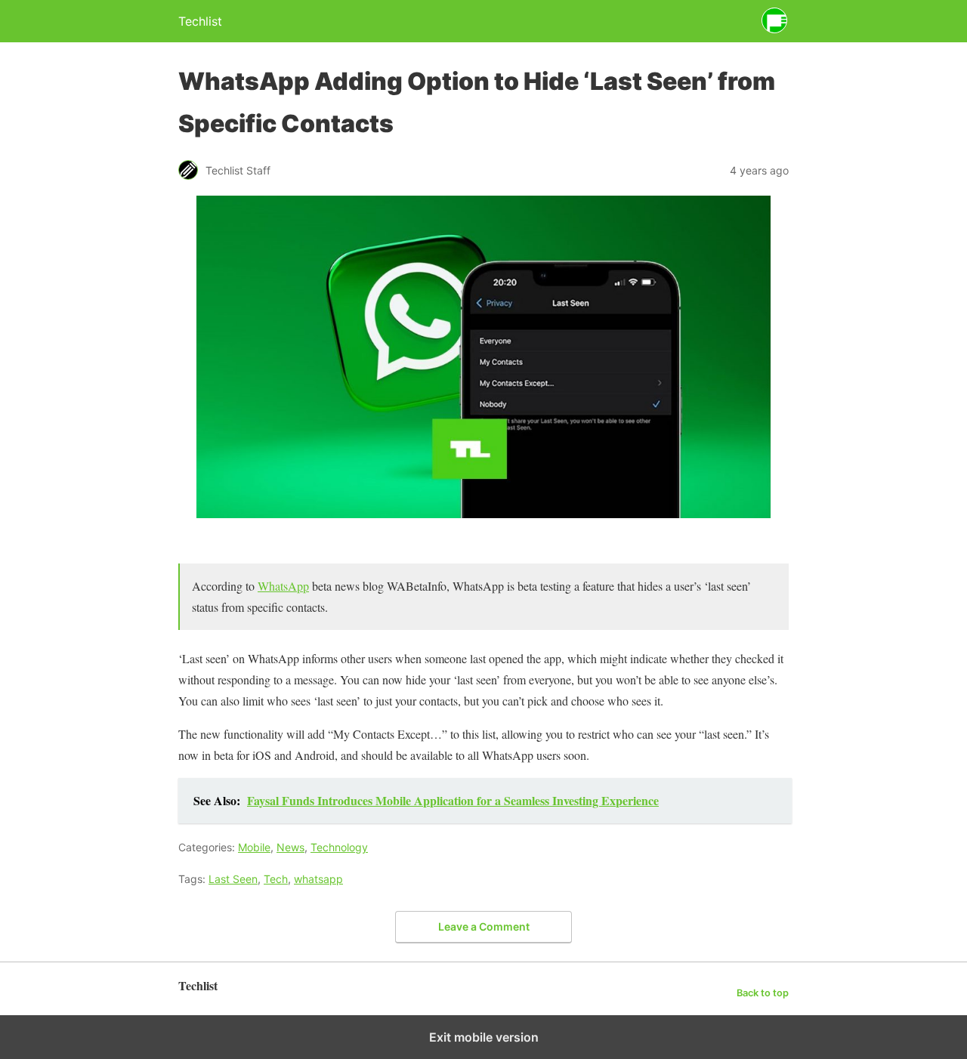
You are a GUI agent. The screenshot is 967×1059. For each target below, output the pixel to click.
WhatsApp (283, 586)
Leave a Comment (484, 926)
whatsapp (318, 878)
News (290, 847)
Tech (276, 878)
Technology (339, 847)
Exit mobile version (484, 1037)
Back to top (763, 993)
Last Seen (233, 878)
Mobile (254, 847)
